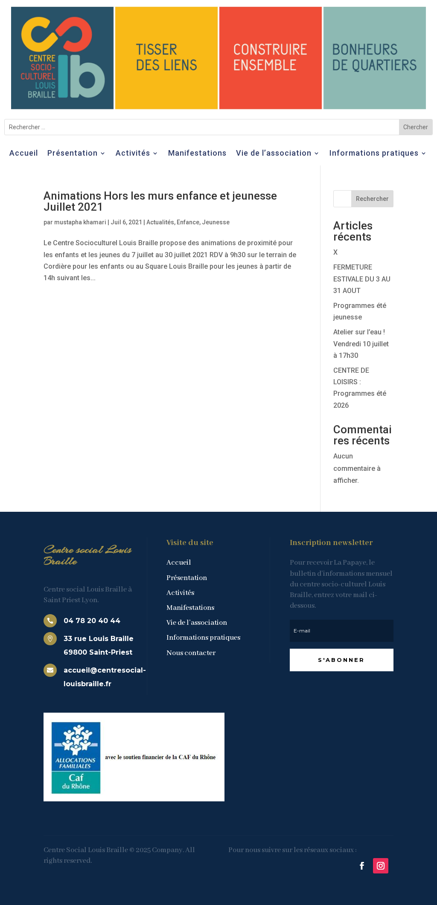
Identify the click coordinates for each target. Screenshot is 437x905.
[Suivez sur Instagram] (380, 865)
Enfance (188, 222)
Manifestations (197, 153)
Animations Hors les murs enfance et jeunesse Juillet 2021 (160, 201)
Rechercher (372, 198)
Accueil (23, 153)
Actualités (160, 222)
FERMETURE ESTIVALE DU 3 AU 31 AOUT (361, 278)
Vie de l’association (274, 153)
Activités (133, 153)
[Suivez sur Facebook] (362, 865)
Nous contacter (191, 653)
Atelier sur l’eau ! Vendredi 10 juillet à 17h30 (361, 343)
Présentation (72, 153)
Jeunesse (216, 222)
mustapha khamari (80, 222)
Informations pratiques (374, 153)
